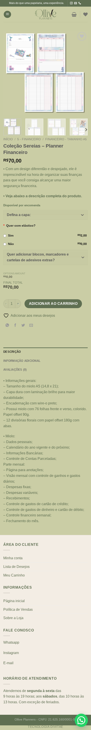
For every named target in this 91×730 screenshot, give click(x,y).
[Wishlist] (85, 14)
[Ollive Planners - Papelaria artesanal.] (45, 14)
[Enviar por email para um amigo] (31, 325)
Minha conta (13, 558)
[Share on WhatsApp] (7, 325)
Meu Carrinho (14, 575)
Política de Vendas (18, 609)
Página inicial (14, 601)
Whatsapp (11, 642)
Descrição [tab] (12, 351)
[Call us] (79, 3)
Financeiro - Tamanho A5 (66, 139)
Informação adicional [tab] (21, 360)
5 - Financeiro (29, 139)
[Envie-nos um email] (75, 3)
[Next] (80, 73)
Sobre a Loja (13, 618)
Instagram (11, 653)
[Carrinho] (74, 14)
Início (8, 139)
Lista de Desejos (16, 567)
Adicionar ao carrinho (53, 303)
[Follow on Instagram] (71, 3)
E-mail (8, 663)
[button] (45, 214)
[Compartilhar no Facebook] (15, 325)
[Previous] (11, 73)
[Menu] (7, 14)
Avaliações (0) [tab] (15, 369)
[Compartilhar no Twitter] (23, 325)
